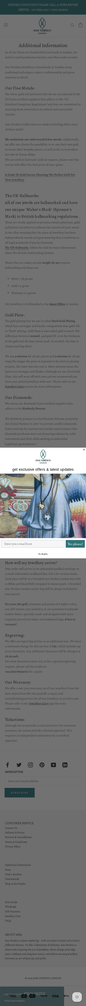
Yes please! (75, 544)
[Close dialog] (84, 449)
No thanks (43, 554)
